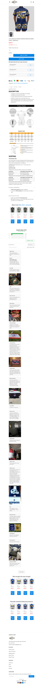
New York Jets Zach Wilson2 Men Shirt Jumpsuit (25, 215)
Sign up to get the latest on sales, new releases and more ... (20, 674)
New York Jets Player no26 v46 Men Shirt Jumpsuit (12, 215)
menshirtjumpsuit (24, 83)
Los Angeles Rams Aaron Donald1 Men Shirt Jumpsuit (31, 586)
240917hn (15, 83)
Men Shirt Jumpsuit (25, 205)
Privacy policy (11, 649)
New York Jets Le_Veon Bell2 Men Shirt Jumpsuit (19, 215)
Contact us (11, 662)
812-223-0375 (11, 643)
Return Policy (11, 655)
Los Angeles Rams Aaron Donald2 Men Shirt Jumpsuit (12, 586)
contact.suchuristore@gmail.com (15, 644)
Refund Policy (11, 657)
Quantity (10, 52)
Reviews (10, 668)
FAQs (10, 664)
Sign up (31, 676)
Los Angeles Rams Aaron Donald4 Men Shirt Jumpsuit (19, 586)
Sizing (10, 666)
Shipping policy (12, 653)
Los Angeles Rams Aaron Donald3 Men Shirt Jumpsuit (25, 586)
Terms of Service (12, 651)
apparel (19, 83)
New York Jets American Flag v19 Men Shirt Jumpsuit (31, 215)
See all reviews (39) (21, 231)
